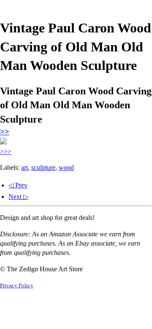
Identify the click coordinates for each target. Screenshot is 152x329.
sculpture (43, 167)
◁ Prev (17, 185)
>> (4, 131)
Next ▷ (18, 196)
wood (66, 167)
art (24, 167)
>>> (5, 151)
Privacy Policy (16, 286)
